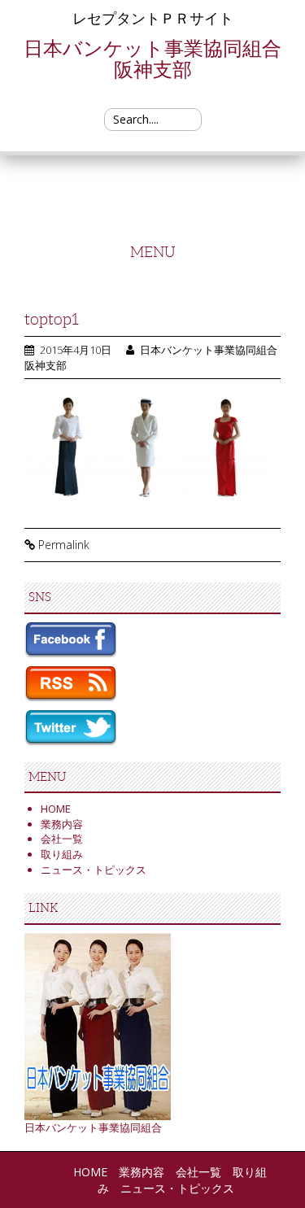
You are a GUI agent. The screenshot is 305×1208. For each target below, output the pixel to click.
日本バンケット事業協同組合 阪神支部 (162, 58)
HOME (56, 808)
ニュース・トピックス (93, 869)
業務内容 (62, 824)
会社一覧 (62, 838)
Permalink (63, 544)
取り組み (62, 854)
